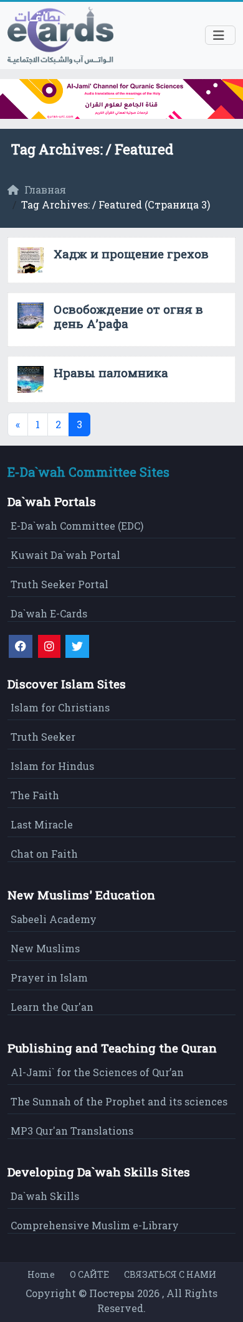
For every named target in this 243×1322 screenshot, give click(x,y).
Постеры (112, 1293)
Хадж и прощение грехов (131, 253)
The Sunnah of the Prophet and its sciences (119, 1101)
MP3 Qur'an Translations (72, 1130)
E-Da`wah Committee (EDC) (77, 525)
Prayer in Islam (49, 977)
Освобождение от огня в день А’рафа (128, 316)
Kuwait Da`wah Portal (65, 554)
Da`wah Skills (45, 1195)
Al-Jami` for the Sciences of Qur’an (97, 1072)
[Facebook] (20, 646)
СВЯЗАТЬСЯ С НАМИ (170, 1274)
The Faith (35, 795)
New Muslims (45, 948)
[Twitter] (77, 646)
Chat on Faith (44, 853)
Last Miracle (42, 824)
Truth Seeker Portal (59, 584)
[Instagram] (49, 646)
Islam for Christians (60, 707)
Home (41, 1274)
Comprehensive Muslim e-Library (95, 1225)
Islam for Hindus (52, 765)
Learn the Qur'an (52, 1006)
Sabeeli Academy (54, 919)
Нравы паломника (111, 372)
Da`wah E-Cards (49, 613)
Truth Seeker (43, 736)
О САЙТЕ (89, 1274)
